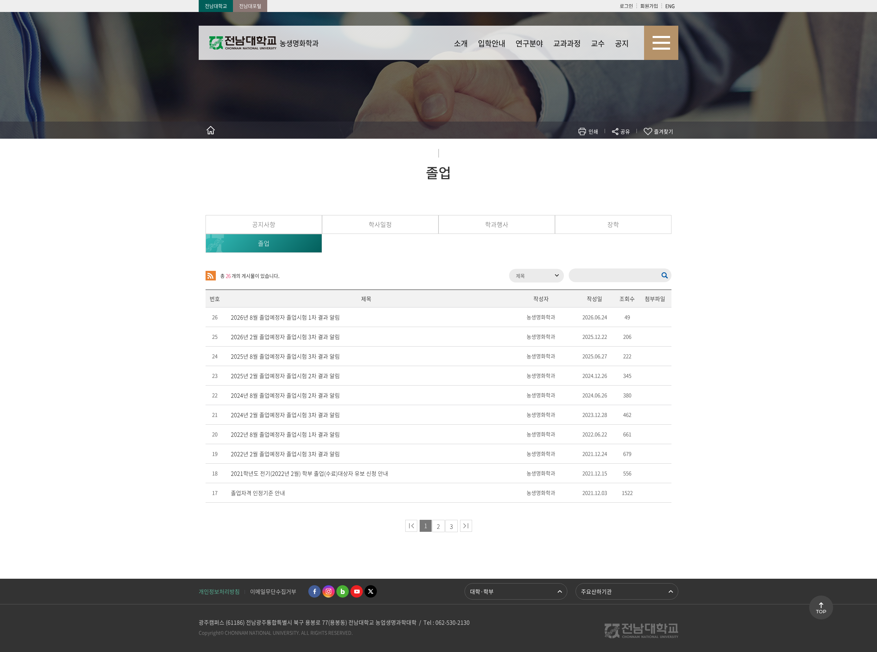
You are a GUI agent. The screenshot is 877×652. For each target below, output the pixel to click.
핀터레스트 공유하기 (584, 151)
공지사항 (263, 224)
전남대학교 (216, 5)
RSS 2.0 (211, 275)
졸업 (264, 243)
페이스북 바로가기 (314, 591)
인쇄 (593, 131)
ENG (670, 5)
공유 (625, 131)
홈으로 (211, 130)
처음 (411, 526)
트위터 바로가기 (371, 591)
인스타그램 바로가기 (328, 591)
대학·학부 (482, 591)
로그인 (626, 5)
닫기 (630, 147)
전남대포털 (250, 5)
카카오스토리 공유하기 (574, 151)
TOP (821, 612)
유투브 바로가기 (356, 591)
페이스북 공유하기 (553, 151)
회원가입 (649, 5)
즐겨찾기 (663, 131)
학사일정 (380, 224)
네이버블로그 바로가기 (342, 591)
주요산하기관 (596, 591)
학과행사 (496, 224)
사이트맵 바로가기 (661, 43)
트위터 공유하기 (564, 151)
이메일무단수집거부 (273, 591)
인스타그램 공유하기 (605, 151)
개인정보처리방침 (219, 591)
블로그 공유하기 (595, 151)
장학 (613, 224)
